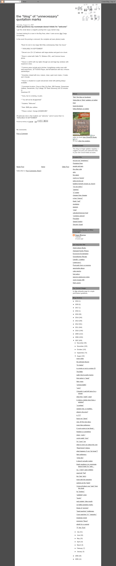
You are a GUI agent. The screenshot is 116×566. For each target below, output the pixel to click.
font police (76, 274)
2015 (77, 314)
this (61, 33)
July (78, 532)
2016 (77, 311)
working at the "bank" (83, 483)
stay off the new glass (83, 422)
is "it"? (78, 415)
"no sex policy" (78, 186)
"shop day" (80, 458)
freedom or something (83, 432)
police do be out (78, 181)
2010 (77, 330)
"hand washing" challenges (85, 511)
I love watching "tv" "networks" (86, 514)
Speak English (77, 221)
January (80, 551)
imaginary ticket (81, 518)
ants (74, 172)
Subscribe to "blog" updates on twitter (85, 100)
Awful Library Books (79, 248)
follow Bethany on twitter (81, 109)
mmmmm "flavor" (82, 521)
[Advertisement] (34, 150)
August (79, 356)
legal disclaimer (78, 106)
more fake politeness (83, 425)
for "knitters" (80, 491)
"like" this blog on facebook (82, 97)
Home (43, 167)
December (80, 343)
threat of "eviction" (82, 508)
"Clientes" (78, 237)
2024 (77, 301)
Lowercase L (77, 262)
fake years (79, 381)
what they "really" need (84, 397)
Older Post (65, 167)
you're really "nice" (82, 438)
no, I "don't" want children (84, 470)
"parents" (76, 189)
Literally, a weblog (79, 259)
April (78, 542)
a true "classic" (78, 198)
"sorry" (78, 388)
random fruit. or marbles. (84, 409)
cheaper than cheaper (80, 195)
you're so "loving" (78, 178)
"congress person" (79, 216)
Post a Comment (22, 133)
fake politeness (81, 454)
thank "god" (76, 201)
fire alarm (76, 175)
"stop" (75, 210)
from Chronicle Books (90, 137)
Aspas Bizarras (80, 235)
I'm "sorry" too (81, 441)
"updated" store (81, 495)
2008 (77, 337)
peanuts (75, 207)
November (80, 346)
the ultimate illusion (82, 362)
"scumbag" (80, 405)
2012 (77, 324)
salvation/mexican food (80, 213)
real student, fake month (84, 501)
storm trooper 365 (78, 280)
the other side (77, 169)
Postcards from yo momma (82, 265)
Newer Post (20, 167)
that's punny (77, 283)
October (80, 349)
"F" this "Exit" (81, 527)
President (76, 218)
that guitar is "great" (82, 378)
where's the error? (82, 412)
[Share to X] (43, 121)
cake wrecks (77, 271)
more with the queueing (84, 479)
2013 (77, 321)
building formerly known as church (84, 184)
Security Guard (78, 224)
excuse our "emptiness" (80, 160)
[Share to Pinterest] (47, 121)
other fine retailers (84, 141)
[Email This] (38, 121)
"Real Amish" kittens (83, 448)
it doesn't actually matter (84, 461)
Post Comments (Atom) (33, 171)
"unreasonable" (81, 385)
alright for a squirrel (82, 524)
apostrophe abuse (79, 268)
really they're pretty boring (84, 375)
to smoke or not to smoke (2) (85, 368)
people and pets (78, 166)
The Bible (79, 372)
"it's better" (80, 365)
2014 (77, 317)
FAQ (74, 103)
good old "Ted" (81, 473)
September (81, 353)
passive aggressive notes (81, 277)
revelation (76, 204)
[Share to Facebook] (45, 121)
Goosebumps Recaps (80, 256)
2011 (77, 327)
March (79, 545)
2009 (77, 334)
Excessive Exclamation (80, 254)
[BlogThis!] (40, 121)
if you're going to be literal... (85, 428)
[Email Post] (35, 121)
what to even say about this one (86, 445)
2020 (77, 304)
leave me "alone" (82, 418)
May (78, 538)
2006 (77, 556)
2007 (77, 340)
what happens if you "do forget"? (87, 451)
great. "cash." (80, 435)
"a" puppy (76, 192)
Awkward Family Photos (81, 251)
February (80, 548)
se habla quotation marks (84, 505)
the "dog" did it (81, 476)
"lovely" (78, 498)
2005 (77, 559)
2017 (77, 308)
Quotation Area (78, 163)
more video (80, 358)
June (79, 535)
